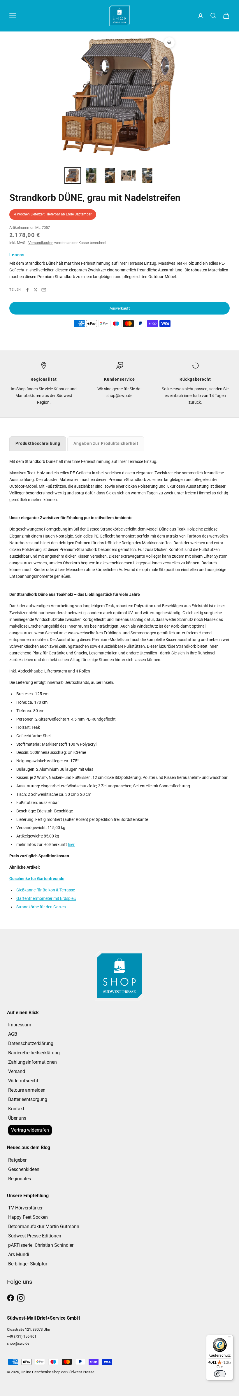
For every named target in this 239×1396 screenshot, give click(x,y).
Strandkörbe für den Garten (41, 907)
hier (71, 844)
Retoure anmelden (26, 1090)
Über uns (17, 1118)
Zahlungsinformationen (32, 1062)
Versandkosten (40, 242)
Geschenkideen (23, 1169)
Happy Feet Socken (28, 1217)
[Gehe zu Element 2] (91, 175)
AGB (12, 1034)
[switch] (220, 1373)
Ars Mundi (18, 1254)
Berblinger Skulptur (27, 1264)
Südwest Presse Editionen (34, 1236)
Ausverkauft (120, 308)
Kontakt (16, 1108)
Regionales (19, 1178)
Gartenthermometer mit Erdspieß (46, 898)
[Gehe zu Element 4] (128, 175)
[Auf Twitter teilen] (35, 289)
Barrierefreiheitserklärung (34, 1053)
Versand (16, 1071)
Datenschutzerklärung (30, 1043)
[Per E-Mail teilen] (43, 289)
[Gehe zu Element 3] (110, 175)
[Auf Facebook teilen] (27, 289)
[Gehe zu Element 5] (147, 175)
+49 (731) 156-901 (21, 1336)
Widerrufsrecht (23, 1081)
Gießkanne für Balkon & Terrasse (45, 890)
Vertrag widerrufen (30, 1130)
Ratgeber (17, 1160)
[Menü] (229, 1338)
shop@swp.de (18, 1343)
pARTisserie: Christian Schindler (40, 1245)
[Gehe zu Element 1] (72, 175)
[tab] (37, 443)
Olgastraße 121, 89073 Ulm (28, 1329)
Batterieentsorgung (27, 1099)
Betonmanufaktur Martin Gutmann (43, 1226)
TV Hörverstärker (25, 1208)
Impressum (19, 1025)
